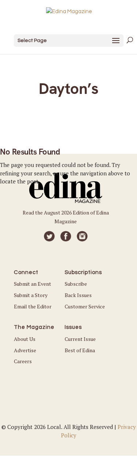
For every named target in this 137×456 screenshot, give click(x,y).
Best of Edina (80, 350)
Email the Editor (33, 306)
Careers (23, 361)
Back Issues (78, 295)
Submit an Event (32, 283)
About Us (24, 338)
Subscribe (76, 283)
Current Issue (80, 338)
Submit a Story (30, 295)
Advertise (25, 350)
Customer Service (85, 306)
